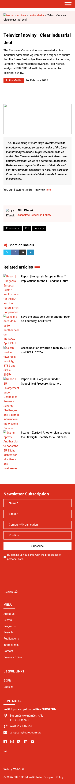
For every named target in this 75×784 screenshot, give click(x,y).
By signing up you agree (34, 557)
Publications (11, 638)
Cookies (8, 687)
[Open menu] (68, 4)
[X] (7, 252)
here (48, 189)
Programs (9, 626)
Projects (8, 632)
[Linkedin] (30, 252)
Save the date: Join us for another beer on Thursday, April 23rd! (45, 319)
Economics (12, 228)
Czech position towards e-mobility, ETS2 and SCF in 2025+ (46, 350)
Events (7, 620)
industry (39, 228)
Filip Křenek (25, 210)
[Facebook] (15, 252)
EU (27, 228)
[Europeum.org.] (8, 15)
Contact (8, 651)
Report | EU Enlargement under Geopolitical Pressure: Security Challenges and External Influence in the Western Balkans (46, 381)
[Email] (22, 252)
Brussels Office (12, 657)
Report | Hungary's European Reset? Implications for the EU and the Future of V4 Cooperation (44, 279)
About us (8, 613)
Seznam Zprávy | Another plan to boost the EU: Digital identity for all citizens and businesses (45, 435)
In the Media (13, 80)
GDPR (7, 680)
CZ (5, 750)
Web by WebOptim (14, 769)
